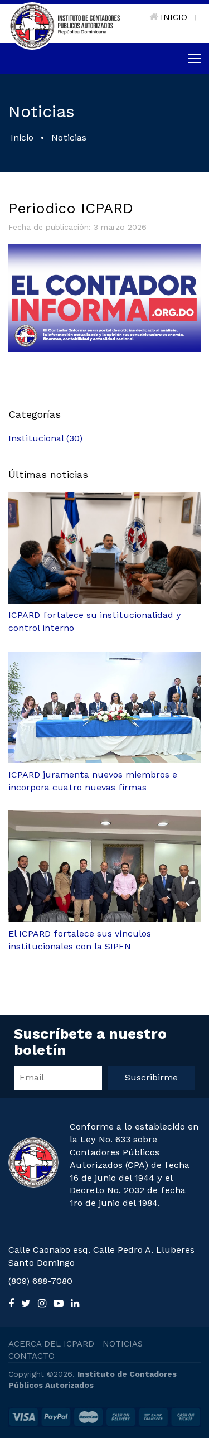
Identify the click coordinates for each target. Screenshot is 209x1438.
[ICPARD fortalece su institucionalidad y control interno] (104, 548)
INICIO (174, 17)
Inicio (22, 137)
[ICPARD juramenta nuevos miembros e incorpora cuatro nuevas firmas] (104, 707)
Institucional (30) (45, 438)
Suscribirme (151, 1077)
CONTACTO (31, 1356)
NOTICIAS (123, 1344)
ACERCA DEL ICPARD (51, 1344)
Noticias (68, 137)
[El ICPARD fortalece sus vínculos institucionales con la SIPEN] (104, 866)
